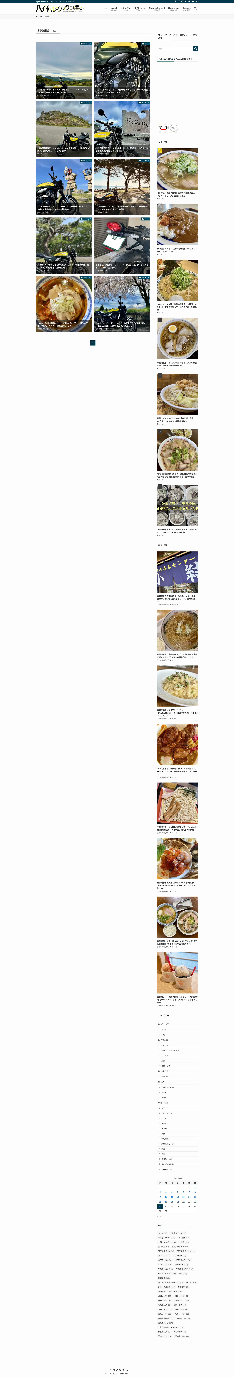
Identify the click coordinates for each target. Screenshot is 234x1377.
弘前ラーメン (165, 1269)
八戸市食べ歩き (183, 1260)
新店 (183, 1273)
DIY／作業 (164, 1024)
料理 (163, 1034)
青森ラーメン (182, 1314)
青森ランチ (164, 1314)
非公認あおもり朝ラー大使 (170, 1327)
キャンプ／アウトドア (170, 1050)
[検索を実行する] (195, 48)
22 (195, 1202)
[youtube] (193, 1)
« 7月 (159, 1216)
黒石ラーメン (165, 1336)
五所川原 (163, 1246)
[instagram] (182, 1)
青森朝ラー (183, 1318)
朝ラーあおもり (166, 1287)
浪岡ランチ (164, 1296)
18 (172, 1202)
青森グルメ (181, 1309)
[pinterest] (189, 1)
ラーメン (164, 1123)
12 (178, 1197)
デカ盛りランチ (166, 1237)
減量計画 (164, 1076)
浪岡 (161, 1291)
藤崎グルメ (164, 1305)
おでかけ (164, 1040)
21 (189, 1202)
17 (166, 1202)
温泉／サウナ (166, 1065)
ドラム (164, 1097)
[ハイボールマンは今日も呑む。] (60, 8)
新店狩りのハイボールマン (170, 1282)
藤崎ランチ (180, 1305)
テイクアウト (166, 1113)
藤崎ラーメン (165, 1309)
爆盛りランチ (182, 1300)
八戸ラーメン (165, 1260)
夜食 (163, 1133)
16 (160, 1202)
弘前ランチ (181, 1264)
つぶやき (164, 1071)
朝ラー (191, 1282)
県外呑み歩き (166, 1159)
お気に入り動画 (167, 1087)
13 (183, 1197)
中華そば (183, 1237)
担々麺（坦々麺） (167, 1273)
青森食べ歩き (165, 1322)
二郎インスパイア (167, 1242)
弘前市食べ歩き (184, 1269)
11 (172, 1197)
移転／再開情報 (167, 1164)
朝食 (163, 1149)
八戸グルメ (164, 1255)
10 (166, 1197)
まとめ (164, 1118)
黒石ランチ (180, 1331)
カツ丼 (162, 1233)
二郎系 (184, 1242)
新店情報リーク (167, 1144)
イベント (164, 1045)
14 (189, 1197)
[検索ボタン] (195, 8)
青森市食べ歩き (166, 1318)
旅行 (163, 1060)
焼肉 (163, 1154)
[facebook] (175, 1)
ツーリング (165, 1055)
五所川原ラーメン (186, 1251)
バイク (164, 1029)
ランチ (164, 1128)
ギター (164, 1092)
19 (178, 1202)
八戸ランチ (180, 1255)
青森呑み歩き (166, 1169)
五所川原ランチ (166, 1251)
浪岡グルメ (175, 1291)
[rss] (196, 1)
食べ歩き (164, 1102)
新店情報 (164, 1138)
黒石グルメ (164, 1331)
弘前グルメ (164, 1264)
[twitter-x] (179, 1)
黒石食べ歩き (182, 1336)
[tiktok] (186, 1)
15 (195, 1197)
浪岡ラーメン (181, 1296)
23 (160, 1206)
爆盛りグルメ (165, 1300)
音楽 (162, 1081)
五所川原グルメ (180, 1246)
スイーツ (164, 1108)
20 (183, 1202)
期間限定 (184, 1287)
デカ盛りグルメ (178, 1233)
